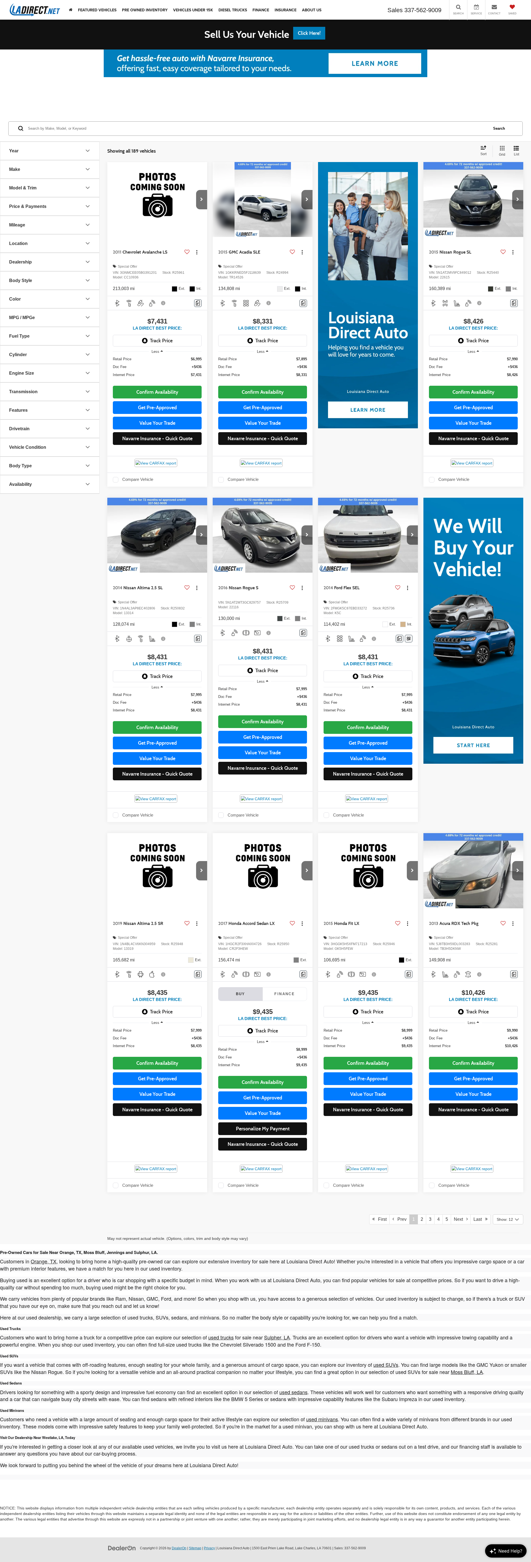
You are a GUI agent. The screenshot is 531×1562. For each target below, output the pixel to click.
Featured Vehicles (97, 10)
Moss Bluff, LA (467, 1371)
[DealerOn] (122, 1548)
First (381, 1219)
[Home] (70, 10)
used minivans (322, 1419)
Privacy (209, 1548)
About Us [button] (311, 10)
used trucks (221, 1337)
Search (499, 128)
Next (460, 1219)
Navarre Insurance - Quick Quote (157, 439)
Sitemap (195, 1548)
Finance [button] (261, 10)
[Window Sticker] (408, 638)
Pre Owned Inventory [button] (145, 10)
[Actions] (197, 252)
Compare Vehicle (137, 479)
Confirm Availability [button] (157, 392)
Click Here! (309, 33)
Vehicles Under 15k (193, 10)
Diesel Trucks (232, 10)
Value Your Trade (157, 423)
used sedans (293, 1392)
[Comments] (198, 303)
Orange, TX (43, 1261)
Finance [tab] (284, 994)
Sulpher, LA (277, 1337)
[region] (157, 369)
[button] (201, 199)
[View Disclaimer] (163, 303)
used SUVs (385, 1364)
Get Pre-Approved (157, 408)
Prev (400, 1219)
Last (479, 1219)
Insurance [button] (285, 10)
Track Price (161, 341)
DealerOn (179, 1548)
